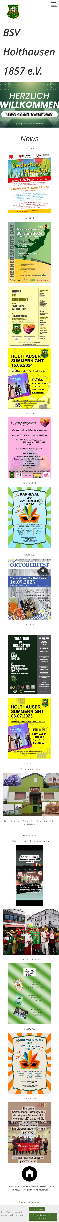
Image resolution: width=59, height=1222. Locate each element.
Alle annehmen (37, 1209)
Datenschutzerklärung (29, 1202)
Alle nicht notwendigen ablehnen (43, 1217)
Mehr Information (17, 1215)
